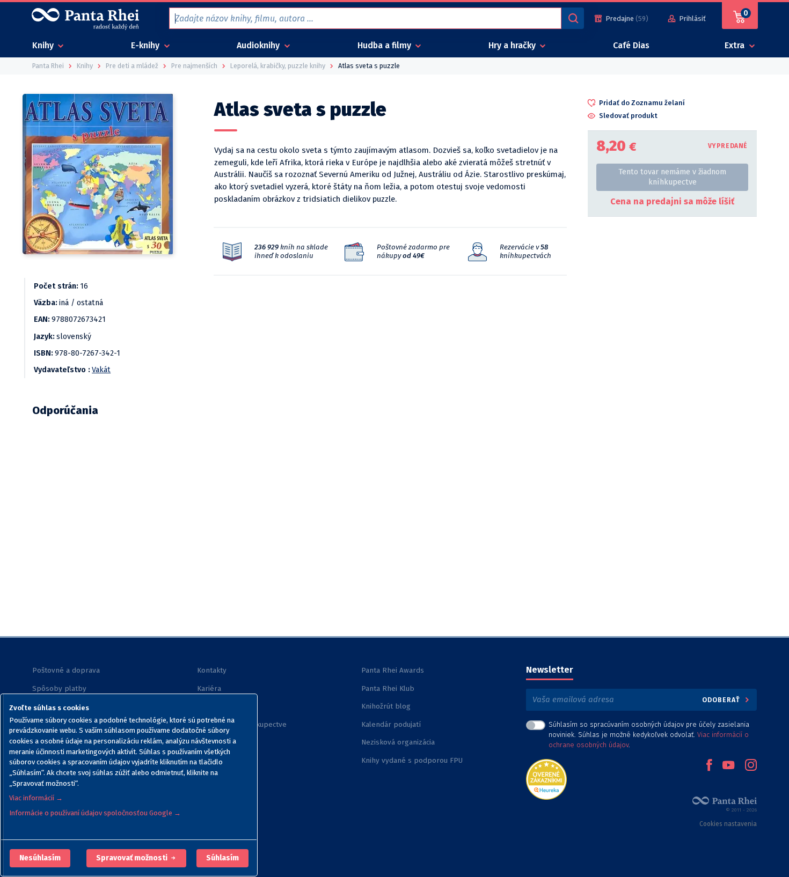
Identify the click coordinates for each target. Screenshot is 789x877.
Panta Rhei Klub (387, 688)
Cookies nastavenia (728, 824)
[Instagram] (751, 766)
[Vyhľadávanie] (572, 18)
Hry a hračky (513, 45)
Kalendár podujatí (391, 724)
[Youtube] (728, 766)
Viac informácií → (36, 798)
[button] (40, 858)
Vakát (101, 369)
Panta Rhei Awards (392, 670)
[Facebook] (709, 766)
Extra (736, 45)
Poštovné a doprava (66, 670)
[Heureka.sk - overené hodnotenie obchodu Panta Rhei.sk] (546, 778)
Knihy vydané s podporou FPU (412, 760)
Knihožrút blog (386, 706)
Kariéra (209, 688)
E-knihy (146, 45)
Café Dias (631, 45)
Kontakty (212, 670)
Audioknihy (259, 45)
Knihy (44, 45)
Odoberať (722, 700)
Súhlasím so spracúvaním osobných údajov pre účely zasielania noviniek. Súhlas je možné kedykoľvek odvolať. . (649, 734)
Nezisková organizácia (398, 742)
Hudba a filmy (385, 45)
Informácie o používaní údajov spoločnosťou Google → (95, 813)
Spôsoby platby (59, 688)
